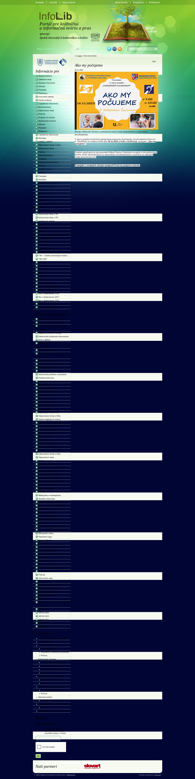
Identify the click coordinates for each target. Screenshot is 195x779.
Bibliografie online (45, 533)
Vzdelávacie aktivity (46, 221)
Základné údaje (44, 79)
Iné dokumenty (44, 409)
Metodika (42, 138)
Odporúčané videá (46, 110)
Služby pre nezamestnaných (50, 364)
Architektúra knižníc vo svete (50, 481)
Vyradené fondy (45, 252)
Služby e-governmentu (47, 367)
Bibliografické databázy (48, 509)
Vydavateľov (43, 228)
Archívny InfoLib (99, 49)
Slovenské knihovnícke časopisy (53, 662)
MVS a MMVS (44, 340)
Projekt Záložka (44, 238)
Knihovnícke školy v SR (48, 214)
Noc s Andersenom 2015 (48, 304)
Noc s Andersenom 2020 (48, 287)
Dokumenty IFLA (47, 649)
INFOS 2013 (43, 616)
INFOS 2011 (43, 620)
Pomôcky (42, 544)
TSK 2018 (42, 266)
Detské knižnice (45, 100)
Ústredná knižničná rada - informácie (53, 711)
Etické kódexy (44, 385)
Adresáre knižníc (45, 697)
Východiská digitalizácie (48, 426)
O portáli (53, 2)
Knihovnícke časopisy (47, 659)
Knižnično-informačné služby (50, 319)
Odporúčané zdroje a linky (49, 145)
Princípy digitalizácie (46, 430)
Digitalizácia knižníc (46, 402)
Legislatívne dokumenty (48, 104)
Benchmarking (44, 107)
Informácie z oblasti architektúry (51, 468)
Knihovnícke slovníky (49, 680)
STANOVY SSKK (45, 642)
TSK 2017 (42, 269)
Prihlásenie (154, 2)
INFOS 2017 (43, 609)
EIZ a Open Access (46, 443)
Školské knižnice (45, 169)
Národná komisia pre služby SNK (52, 323)
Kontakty (40, 2)
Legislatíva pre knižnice (48, 645)
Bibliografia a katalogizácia (49, 495)
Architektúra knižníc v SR (48, 475)
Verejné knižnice (45, 76)
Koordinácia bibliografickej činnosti (52, 506)
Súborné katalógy (45, 516)
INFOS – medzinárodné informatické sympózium (53, 604)
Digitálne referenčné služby (49, 333)
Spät (154, 61)
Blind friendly (121, 2)
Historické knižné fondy (48, 526)
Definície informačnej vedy (49, 585)
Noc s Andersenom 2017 (48, 297)
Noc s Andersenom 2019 (48, 290)
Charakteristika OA (46, 450)
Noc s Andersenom (46, 283)
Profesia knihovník (46, 378)
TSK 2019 (42, 262)
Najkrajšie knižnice (46, 485)
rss (120, 49)
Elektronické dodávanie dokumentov (53, 336)
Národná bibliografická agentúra (51, 502)
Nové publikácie (45, 540)
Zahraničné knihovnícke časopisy (54, 669)
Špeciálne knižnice (46, 193)
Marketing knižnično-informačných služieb (52, 328)
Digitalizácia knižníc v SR (48, 412)
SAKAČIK (42, 245)
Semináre (42, 561)
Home (79, 56)
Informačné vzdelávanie (48, 554)
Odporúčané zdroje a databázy (51, 687)
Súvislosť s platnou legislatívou (51, 423)
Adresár (41, 86)
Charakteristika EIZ (46, 447)
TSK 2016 (42, 273)
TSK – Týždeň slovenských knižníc (53, 255)
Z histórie (42, 582)
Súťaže (41, 231)
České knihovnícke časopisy (52, 666)
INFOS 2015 (43, 613)
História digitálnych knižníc (49, 419)
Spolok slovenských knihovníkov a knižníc (95, 37)
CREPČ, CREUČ (45, 142)
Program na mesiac (46, 117)
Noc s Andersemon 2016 (48, 300)
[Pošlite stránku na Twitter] (109, 49)
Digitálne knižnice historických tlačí (52, 530)
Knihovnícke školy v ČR (48, 217)
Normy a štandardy (46, 433)
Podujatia (42, 90)
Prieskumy (42, 93)
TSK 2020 (42, 259)
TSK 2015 (42, 276)
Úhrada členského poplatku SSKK (52, 638)
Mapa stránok (68, 2)
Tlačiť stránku (85, 49)
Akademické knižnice (47, 121)
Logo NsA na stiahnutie (48, 307)
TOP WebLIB (43, 242)
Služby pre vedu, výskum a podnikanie (49, 345)
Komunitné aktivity (46, 97)
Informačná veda (45, 578)
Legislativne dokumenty (48, 135)
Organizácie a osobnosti (48, 588)
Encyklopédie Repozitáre (50, 690)
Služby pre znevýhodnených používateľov (50, 355)
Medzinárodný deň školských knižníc (53, 235)
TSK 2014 (42, 280)
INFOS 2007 (43, 626)
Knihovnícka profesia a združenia (52, 374)
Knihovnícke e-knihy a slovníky (51, 676)
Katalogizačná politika (47, 512)
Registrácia (138, 2)
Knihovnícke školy (45, 211)
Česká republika (45, 564)
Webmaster (71, 775)
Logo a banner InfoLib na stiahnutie (53, 704)
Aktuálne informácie (46, 83)
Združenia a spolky (46, 388)
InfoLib (56, 16)
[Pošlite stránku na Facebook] (114, 49)
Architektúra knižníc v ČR (49, 478)
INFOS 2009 (43, 623)
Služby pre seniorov (46, 361)
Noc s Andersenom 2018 (48, 293)
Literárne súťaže (45, 249)
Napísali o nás (44, 437)
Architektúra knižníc (46, 464)
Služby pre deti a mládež (48, 350)
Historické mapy (45, 537)
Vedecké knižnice (45, 155)
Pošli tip (41, 114)
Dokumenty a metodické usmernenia (55, 652)
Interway (157, 775)
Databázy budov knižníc (48, 471)
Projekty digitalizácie (46, 405)
